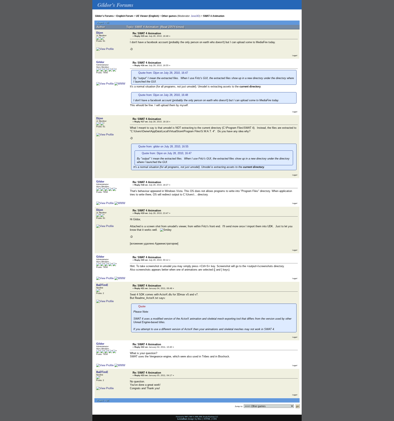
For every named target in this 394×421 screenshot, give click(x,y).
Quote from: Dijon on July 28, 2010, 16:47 (163, 72)
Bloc (200, 419)
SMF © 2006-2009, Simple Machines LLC (203, 417)
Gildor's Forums (104, 16)
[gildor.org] (120, 83)
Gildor (100, 62)
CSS (214, 419)
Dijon (99, 32)
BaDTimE (102, 285)
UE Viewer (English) (147, 16)
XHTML (207, 419)
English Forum (124, 16)
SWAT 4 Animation (213, 16)
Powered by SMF (182, 417)
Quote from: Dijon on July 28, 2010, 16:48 (163, 94)
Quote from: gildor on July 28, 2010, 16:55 (163, 146)
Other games (169, 16)
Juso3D (195, 16)
